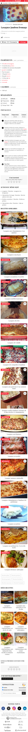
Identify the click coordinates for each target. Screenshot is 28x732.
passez (6, 141)
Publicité (17, 712)
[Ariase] (7, 730)
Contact (13, 712)
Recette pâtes (5, 575)
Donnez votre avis (18, 24)
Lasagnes (4, 191)
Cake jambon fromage (8, 195)
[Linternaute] (7, 724)
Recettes (5, 3)
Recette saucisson (7, 583)
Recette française (18, 583)
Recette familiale (17, 579)
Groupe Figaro (12, 715)
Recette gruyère (6, 579)
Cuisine (5, 687)
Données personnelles (6, 714)
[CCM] (7, 722)
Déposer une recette (7, 678)
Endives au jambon (7, 199)
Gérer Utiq (24, 714)
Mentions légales (5, 715)
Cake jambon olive (7, 203)
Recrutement (22, 712)
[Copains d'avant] (7, 727)
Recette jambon (16, 575)
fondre (25, 129)
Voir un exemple (22, 687)
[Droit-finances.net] (20, 725)
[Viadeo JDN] (20, 727)
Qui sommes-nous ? (7, 712)
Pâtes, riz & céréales (14, 3)
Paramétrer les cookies (16, 714)
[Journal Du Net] (20, 722)
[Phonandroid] (20, 730)
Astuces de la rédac (8, 690)
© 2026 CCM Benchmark (21, 715)
